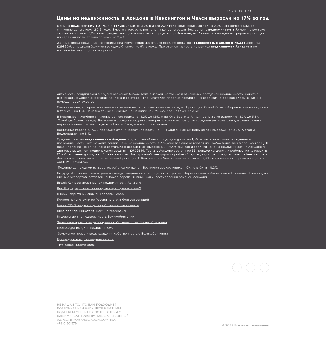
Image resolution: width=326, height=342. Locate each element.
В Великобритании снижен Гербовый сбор (90, 194)
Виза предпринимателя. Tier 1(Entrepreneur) (91, 211)
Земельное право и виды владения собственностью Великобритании (112, 222)
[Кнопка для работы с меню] (265, 11)
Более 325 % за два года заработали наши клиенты (98, 205)
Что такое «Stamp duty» (76, 245)
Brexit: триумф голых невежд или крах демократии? (99, 188)
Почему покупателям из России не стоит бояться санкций (103, 199)
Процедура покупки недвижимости (85, 228)
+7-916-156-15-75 (239, 10)
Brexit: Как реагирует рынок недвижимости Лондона (99, 182)
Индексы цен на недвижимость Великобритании (95, 216)
